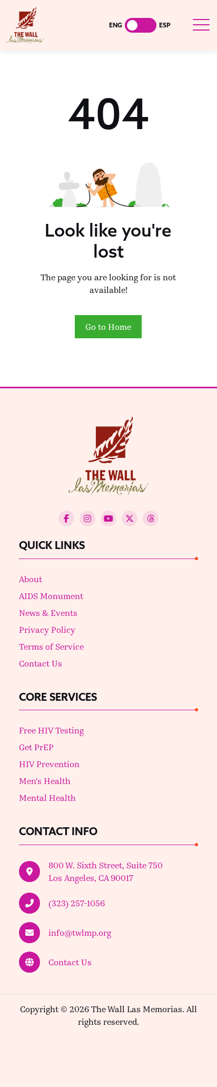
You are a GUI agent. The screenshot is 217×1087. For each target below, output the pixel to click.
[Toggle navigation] (201, 25)
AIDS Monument (51, 595)
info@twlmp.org (79, 932)
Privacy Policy (47, 629)
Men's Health (45, 780)
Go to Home (108, 326)
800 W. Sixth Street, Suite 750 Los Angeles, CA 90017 (105, 871)
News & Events (48, 612)
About (30, 578)
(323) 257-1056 (76, 902)
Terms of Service (51, 646)
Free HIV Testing (51, 730)
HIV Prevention (49, 763)
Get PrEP (36, 746)
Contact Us (40, 663)
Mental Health (47, 797)
